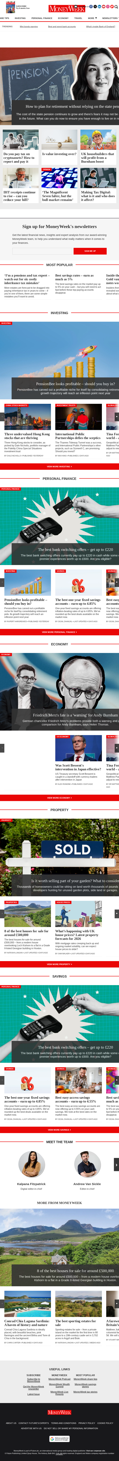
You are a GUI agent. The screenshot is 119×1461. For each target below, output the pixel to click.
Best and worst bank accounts (62, 26)
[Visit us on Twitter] (95, 6)
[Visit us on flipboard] (112, 6)
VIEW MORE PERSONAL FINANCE (59, 632)
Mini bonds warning (29, 26)
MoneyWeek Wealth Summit (59, 1385)
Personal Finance (41, 18)
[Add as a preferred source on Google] (59, 1439)
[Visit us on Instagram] (108, 6)
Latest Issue (33, 1394)
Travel (78, 18)
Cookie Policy (105, 1423)
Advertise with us (31, 1428)
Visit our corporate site (95, 1451)
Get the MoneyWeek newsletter (33, 1387)
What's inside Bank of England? (100, 26)
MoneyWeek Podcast (59, 1379)
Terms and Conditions (63, 1423)
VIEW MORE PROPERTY (59, 964)
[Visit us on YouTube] (103, 6)
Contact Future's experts (34, 1423)
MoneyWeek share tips (85, 1379)
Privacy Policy (87, 1423)
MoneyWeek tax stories (85, 1392)
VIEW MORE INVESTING (59, 466)
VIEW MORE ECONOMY (59, 798)
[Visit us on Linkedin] (99, 6)
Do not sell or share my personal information (71, 1428)
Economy (63, 18)
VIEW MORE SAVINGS (59, 1130)
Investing (20, 18)
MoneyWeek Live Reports (59, 1393)
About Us (11, 1423)
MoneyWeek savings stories (85, 1385)
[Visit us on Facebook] (91, 6)
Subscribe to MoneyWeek (33, 1380)
